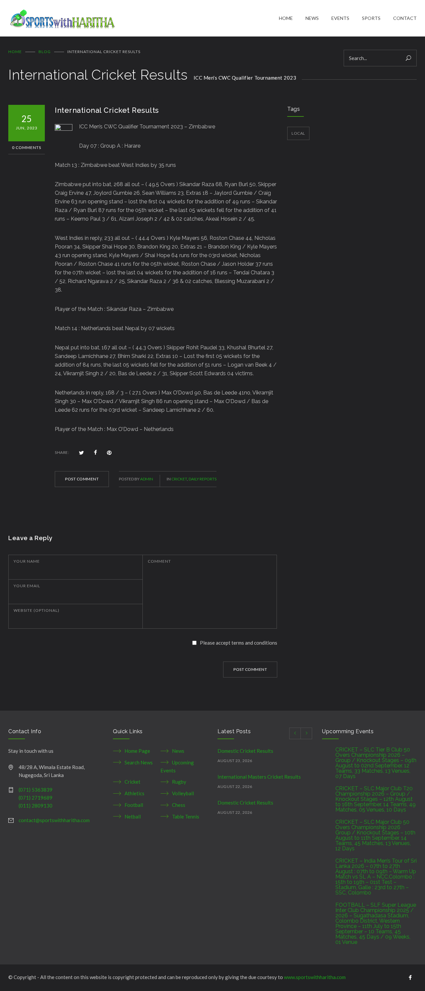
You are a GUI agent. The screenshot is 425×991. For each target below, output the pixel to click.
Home (15, 51)
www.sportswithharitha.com (315, 977)
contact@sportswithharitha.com (54, 820)
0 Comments (26, 147)
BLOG (45, 51)
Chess (178, 805)
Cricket (179, 478)
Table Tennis (185, 816)
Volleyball (183, 793)
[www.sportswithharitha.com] (143, 18)
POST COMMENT (82, 478)
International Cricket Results (107, 110)
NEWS (312, 18)
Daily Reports (202, 478)
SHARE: (62, 452)
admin (146, 478)
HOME (286, 18)
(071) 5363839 (35, 790)
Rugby (179, 782)
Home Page (137, 751)
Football (134, 805)
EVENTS (340, 18)
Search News (139, 762)
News (178, 751)
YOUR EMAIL (27, 585)
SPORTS (371, 18)
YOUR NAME (27, 561)
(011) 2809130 (35, 806)
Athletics (134, 793)
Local (298, 133)
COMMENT (159, 561)
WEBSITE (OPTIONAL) (36, 610)
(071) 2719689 (35, 798)
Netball (133, 816)
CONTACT (405, 18)
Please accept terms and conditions (238, 643)
